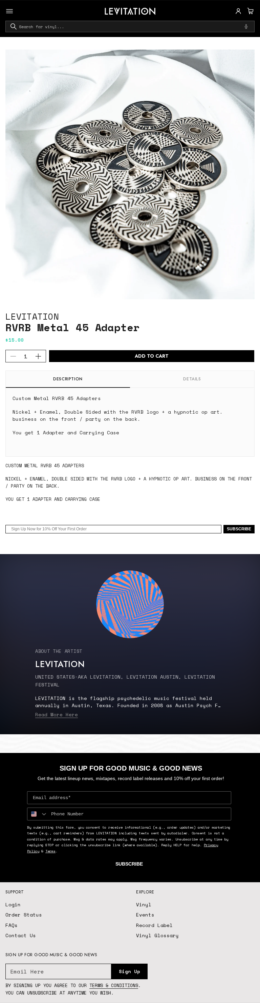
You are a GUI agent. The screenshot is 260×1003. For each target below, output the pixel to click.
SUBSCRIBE (239, 529)
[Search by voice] (246, 26)
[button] (249, 11)
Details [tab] (192, 379)
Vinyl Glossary (157, 935)
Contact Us (20, 935)
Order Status (23, 914)
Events (145, 914)
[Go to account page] (238, 11)
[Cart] (249, 11)
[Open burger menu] (9, 11)
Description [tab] (68, 379)
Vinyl (143, 904)
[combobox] (130, 26)
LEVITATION (32, 316)
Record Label (154, 925)
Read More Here (56, 714)
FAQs (11, 925)
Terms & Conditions (113, 985)
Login (13, 904)
